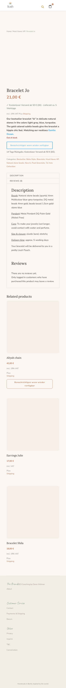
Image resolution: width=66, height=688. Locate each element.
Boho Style (31, 159)
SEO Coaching (24, 584)
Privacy (10, 633)
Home (9, 31)
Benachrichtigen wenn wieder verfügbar (29, 145)
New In (28, 163)
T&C (8, 644)
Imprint (10, 639)
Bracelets (41, 159)
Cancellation (12, 650)
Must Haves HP (19, 31)
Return (9, 619)
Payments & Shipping (16, 613)
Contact (10, 608)
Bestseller (21, 159)
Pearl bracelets (38, 163)
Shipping (26, 114)
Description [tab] (16, 175)
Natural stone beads (15, 163)
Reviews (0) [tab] (16, 181)
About (9, 589)
